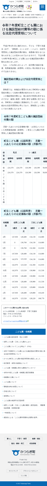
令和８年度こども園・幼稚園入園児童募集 (19, 372)
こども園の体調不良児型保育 (14, 400)
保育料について (9, 396)
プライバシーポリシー (30, 471)
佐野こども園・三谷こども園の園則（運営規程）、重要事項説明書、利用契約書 (24, 406)
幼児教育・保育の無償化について (16, 363)
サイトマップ (13, 471)
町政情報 (33, 443)
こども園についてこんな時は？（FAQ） (18, 346)
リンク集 (24, 475)
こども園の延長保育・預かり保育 (16, 337)
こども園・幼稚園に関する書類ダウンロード (20, 368)
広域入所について (10, 391)
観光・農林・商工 (17, 443)
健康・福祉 (36, 439)
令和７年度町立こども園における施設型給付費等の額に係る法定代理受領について (24, 352)
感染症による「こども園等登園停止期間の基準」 (21, 417)
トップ (3, 15)
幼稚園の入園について (12, 377)
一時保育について (10, 413)
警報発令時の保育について (13, 386)
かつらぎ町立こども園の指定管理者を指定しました (22, 359)
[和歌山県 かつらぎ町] (17, 7)
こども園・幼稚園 (24, 15)
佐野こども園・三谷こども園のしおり (17, 342)
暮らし (9, 439)
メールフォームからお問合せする (15, 321)
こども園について (10, 382)
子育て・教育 (11, 15)
